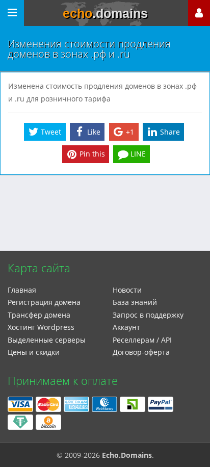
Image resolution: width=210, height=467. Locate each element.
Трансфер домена (39, 315)
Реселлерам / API (142, 340)
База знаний (135, 302)
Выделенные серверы (47, 340)
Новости (127, 290)
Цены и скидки (34, 352)
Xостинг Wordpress (41, 327)
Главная (22, 290)
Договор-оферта (141, 352)
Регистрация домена (44, 302)
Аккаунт (126, 327)
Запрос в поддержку (148, 315)
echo (105, 13)
